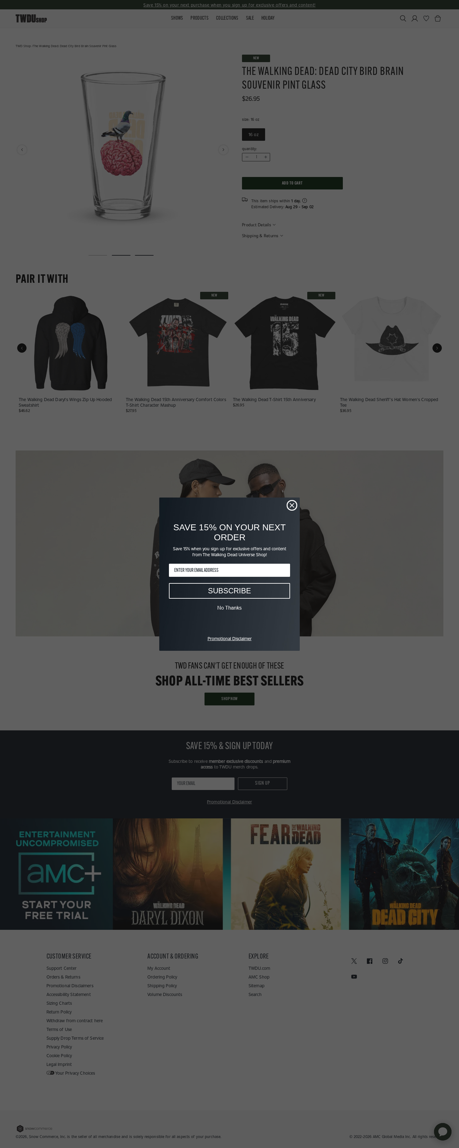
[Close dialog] (292, 505)
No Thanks (229, 608)
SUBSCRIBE (229, 590)
